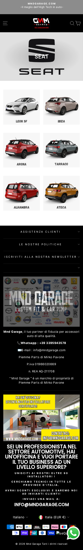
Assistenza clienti (40, 231)
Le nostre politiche (40, 244)
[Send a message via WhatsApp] (73, 533)
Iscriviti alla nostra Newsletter (40, 256)
